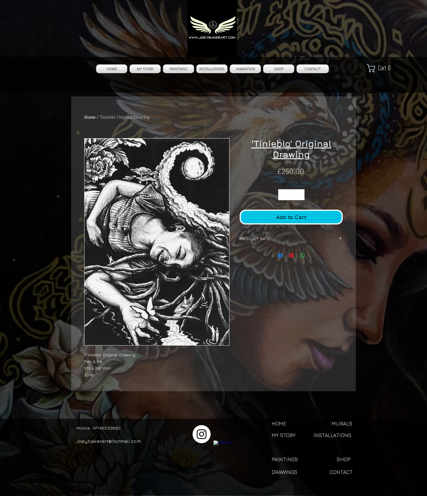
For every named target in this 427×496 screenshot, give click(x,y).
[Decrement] (283, 194)
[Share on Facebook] (280, 255)
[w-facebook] (223, 450)
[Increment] (300, 194)
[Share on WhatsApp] (302, 255)
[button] (382, 68)
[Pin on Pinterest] (291, 255)
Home (90, 117)
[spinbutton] (291, 194)
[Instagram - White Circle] (202, 434)
